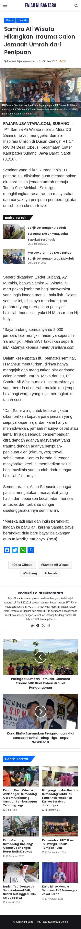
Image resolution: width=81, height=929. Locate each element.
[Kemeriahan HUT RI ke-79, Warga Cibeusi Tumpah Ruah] (60, 826)
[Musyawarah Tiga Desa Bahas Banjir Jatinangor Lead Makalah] (14, 256)
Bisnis (9, 20)
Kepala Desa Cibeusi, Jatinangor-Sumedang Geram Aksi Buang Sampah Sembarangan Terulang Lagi (20, 797)
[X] (43, 625)
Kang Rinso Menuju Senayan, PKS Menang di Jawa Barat (59, 890)
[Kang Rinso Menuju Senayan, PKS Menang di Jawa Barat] (60, 872)
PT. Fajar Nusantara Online (52, 921)
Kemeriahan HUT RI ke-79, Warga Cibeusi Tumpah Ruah (58, 844)
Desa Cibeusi (23, 564)
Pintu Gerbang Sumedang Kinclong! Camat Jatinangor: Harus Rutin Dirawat (18, 845)
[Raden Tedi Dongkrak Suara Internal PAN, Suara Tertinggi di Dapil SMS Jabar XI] (21, 872)
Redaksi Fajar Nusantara (20, 61)
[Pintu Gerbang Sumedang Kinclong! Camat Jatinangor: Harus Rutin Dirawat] (21, 826)
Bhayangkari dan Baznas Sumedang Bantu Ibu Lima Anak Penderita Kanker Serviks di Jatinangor (60, 797)
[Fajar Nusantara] (40, 5)
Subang (31, 573)
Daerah (22, 20)
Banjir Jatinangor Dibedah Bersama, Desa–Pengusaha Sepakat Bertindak (48, 234)
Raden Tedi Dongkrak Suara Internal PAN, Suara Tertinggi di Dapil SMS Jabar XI (20, 892)
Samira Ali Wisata (56, 564)
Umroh (52, 573)
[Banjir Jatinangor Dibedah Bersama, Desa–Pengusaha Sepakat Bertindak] (14, 231)
